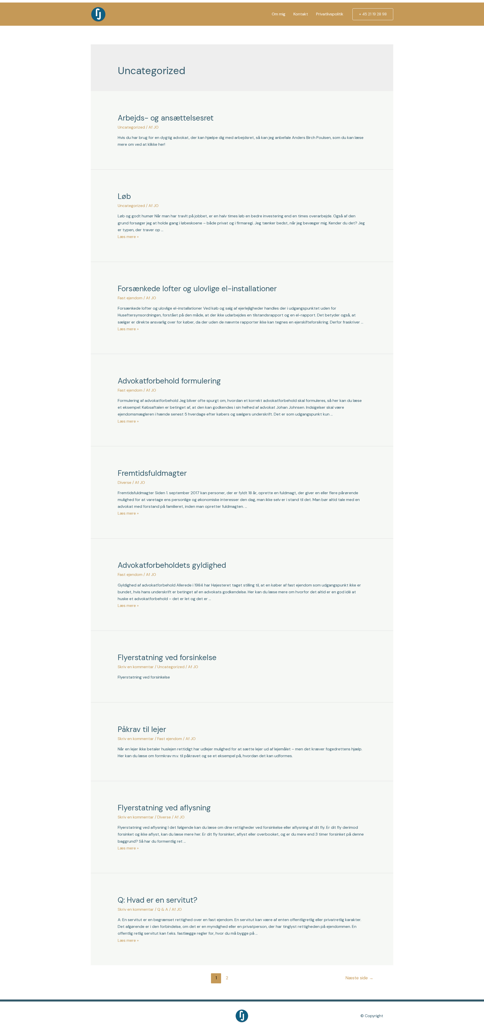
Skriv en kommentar (136, 666)
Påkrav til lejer (142, 729)
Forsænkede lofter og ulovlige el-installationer (197, 288)
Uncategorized (131, 127)
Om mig (278, 14)
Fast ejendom (130, 298)
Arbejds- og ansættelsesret (166, 118)
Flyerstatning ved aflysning (164, 808)
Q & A (162, 909)
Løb (124, 196)
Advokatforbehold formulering (169, 381)
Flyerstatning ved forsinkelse (167, 657)
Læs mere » (128, 236)
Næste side (359, 978)
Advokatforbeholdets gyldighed (172, 565)
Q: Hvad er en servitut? (157, 900)
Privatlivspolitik (329, 14)
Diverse (124, 482)
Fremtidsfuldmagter (152, 473)
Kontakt (300, 14)
